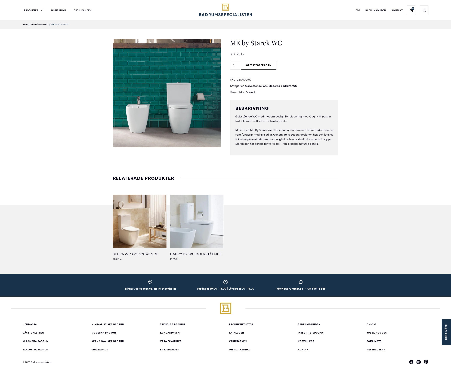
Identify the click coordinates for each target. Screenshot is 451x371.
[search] (424, 10)
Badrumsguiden (375, 10)
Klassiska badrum (35, 341)
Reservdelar (376, 349)
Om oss (371, 324)
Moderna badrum (279, 86)
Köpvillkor (306, 341)
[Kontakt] (300, 283)
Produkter (31, 10)
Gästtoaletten (33, 332)
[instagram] (418, 362)
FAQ (358, 10)
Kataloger (236, 332)
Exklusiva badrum (35, 349)
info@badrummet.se (289, 288)
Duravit (250, 92)
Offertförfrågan (258, 64)
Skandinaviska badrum (107, 341)
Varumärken (238, 341)
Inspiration (58, 10)
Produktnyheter (241, 324)
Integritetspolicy (311, 332)
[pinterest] (426, 362)
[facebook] (411, 362)
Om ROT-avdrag (240, 349)
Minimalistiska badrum (107, 324)
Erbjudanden (83, 10)
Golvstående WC (39, 24)
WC (294, 86)
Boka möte (374, 341)
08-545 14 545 (316, 288)
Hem (25, 24)
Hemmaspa (30, 324)
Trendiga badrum (172, 324)
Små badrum (100, 349)
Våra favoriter (171, 341)
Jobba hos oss (377, 332)
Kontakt (397, 10)
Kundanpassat (170, 332)
